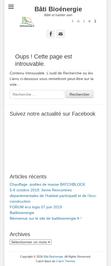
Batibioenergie (22, 212)
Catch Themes (65, 261)
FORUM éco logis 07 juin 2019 (36, 207)
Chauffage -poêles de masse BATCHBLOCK (47, 184)
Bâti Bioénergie (58, 9)
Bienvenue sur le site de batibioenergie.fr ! (46, 218)
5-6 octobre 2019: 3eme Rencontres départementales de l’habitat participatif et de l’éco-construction (53, 195)
